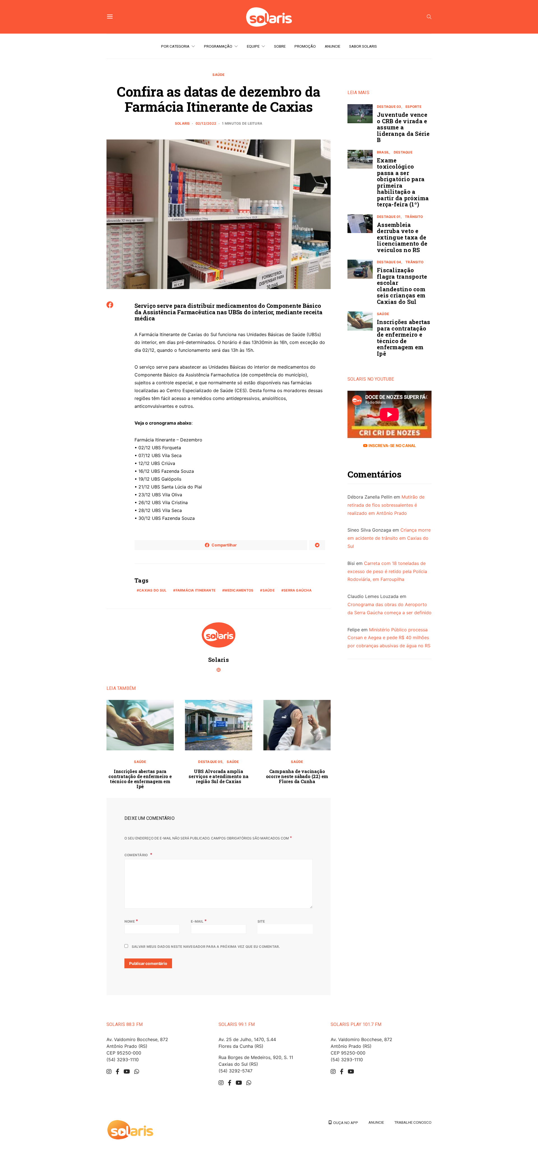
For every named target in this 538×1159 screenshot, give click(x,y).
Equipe (253, 46)
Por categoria (175, 46)
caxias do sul (152, 590)
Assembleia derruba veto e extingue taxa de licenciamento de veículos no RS (402, 237)
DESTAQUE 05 (210, 762)
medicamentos (238, 590)
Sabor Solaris (363, 46)
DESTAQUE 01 (389, 217)
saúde (269, 590)
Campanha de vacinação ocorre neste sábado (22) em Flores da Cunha (297, 776)
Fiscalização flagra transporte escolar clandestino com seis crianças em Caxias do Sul (402, 285)
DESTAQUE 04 (389, 262)
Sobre (280, 46)
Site (261, 921)
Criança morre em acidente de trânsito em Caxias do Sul (389, 538)
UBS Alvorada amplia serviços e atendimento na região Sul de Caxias (218, 776)
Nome (131, 921)
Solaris (182, 123)
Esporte (413, 106)
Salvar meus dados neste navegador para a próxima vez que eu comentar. (206, 946)
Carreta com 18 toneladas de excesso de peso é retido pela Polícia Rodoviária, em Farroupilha (387, 571)
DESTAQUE (403, 152)
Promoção (305, 46)
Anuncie (332, 46)
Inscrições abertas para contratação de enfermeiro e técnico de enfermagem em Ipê (140, 778)
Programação (218, 46)
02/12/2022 (206, 123)
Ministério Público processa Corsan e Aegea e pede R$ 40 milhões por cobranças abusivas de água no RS (388, 638)
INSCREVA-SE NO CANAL (392, 445)
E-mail (199, 921)
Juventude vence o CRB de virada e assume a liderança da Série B (403, 127)
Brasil (383, 152)
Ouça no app (344, 1122)
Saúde (218, 75)
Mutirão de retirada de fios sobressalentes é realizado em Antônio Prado (386, 505)
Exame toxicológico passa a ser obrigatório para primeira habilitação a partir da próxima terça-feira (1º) (403, 182)
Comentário (136, 855)
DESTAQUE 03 (389, 106)
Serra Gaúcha (298, 590)
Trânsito (414, 217)
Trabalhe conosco (413, 1122)
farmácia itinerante (196, 590)
